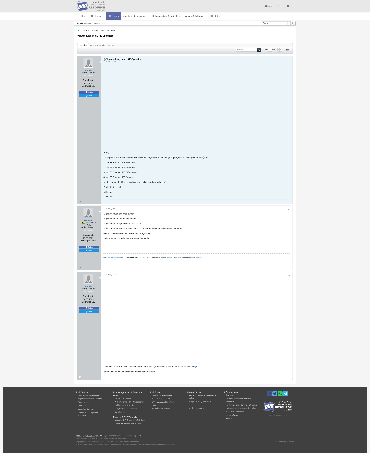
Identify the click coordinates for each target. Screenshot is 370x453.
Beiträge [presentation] (83, 45)
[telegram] (285, 394)
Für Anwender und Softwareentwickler (241, 405)
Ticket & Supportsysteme (88, 412)
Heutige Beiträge (84, 23)
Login (269, 6)
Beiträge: (86, 86)
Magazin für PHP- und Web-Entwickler (130, 420)
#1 (289, 59)
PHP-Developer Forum (161, 399)
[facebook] (269, 395)
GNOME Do (170, 257)
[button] (279, 6)
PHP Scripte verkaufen (235, 412)
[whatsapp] (280, 395)
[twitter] (275, 395)
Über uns (229, 395)
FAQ (139, 435)
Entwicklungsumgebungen (88, 395)
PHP (138, 257)
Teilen (90, 92)
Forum (85, 30)
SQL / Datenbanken (108, 30)
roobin (88, 70)
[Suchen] (293, 23)
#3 (289, 275)
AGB (96, 435)
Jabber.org (198, 257)
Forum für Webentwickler (162, 395)
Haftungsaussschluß (108, 435)
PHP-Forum (113, 16)
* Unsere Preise (232, 415)
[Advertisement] (190, 108)
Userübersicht (120, 412)
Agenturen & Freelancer (134, 16)
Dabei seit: (88, 80)
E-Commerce (83, 402)
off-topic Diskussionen (161, 408)
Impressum (81, 435)
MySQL (142, 257)
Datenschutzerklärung (127, 435)
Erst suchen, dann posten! (113, 257)
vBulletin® (88, 437)
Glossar (229, 418)
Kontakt (90, 435)
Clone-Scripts (83, 406)
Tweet (90, 95)
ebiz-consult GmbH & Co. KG (107, 442)
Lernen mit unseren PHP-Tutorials (128, 423)
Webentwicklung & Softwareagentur (129, 402)
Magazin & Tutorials (194, 16)
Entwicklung (94, 30)
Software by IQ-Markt (285, 442)
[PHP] (91, 5)
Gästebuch (180, 257)
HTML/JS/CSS (148, 257)
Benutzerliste (99, 23)
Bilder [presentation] (111, 45)
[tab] (83, 45)
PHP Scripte (96, 16)
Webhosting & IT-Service (125, 405)
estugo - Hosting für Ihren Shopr (202, 401)
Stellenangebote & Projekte (165, 16)
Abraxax (88, 220)
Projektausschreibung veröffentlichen (241, 408)
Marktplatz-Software (86, 409)
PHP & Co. (215, 16)
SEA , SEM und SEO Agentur (126, 409)
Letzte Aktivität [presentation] (97, 45)
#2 (289, 209)
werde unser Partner (197, 408)
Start (83, 16)
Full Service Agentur (123, 398)
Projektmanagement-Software (90, 399)
